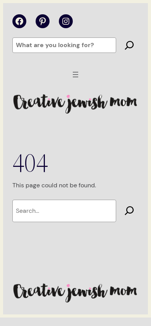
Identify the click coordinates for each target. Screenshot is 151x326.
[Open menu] (75, 74)
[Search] (129, 45)
